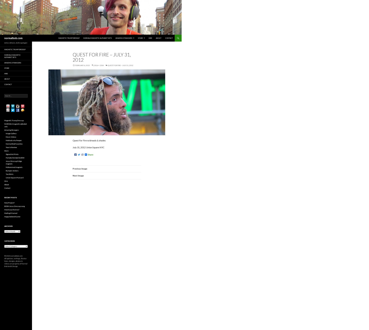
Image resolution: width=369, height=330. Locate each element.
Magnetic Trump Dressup (69, 38)
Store (140, 38)
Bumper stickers (12, 171)
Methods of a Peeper (14, 140)
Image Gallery (11, 133)
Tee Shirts (9, 174)
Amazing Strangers (123, 38)
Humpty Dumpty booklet (15, 158)
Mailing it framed (10, 213)
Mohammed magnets (14, 167)
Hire (150, 38)
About (158, 38)
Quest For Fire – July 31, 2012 (120, 65)
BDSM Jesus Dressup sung (14, 206)
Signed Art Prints (12, 154)
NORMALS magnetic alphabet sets (97, 38)
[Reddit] (82, 154)
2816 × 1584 (99, 65)
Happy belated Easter (12, 217)
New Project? (9, 203)
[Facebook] (75, 154)
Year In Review (11, 147)
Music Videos (11, 137)
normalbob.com (13, 38)
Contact (169, 38)
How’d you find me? (11, 210)
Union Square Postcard (14, 178)
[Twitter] (79, 154)
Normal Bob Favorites (14, 144)
